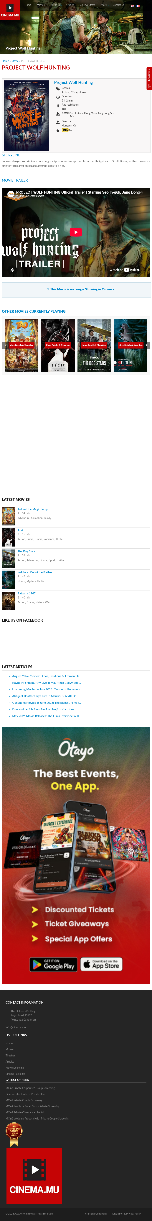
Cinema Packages (15, 1074)
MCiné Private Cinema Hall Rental (25, 1112)
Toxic (21, 530)
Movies (41, 5)
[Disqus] (76, 425)
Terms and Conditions (95, 1214)
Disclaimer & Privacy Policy (126, 1214)
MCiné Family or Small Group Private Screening (32, 1106)
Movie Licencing (15, 1068)
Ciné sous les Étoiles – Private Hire (25, 1094)
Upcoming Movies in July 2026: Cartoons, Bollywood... (47, 689)
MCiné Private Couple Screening (24, 1100)
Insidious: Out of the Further (35, 572)
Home (28, 5)
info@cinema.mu (16, 1027)
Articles (70, 5)
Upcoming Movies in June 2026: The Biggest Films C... (47, 702)
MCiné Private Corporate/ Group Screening (30, 1088)
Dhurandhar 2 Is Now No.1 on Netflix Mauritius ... (44, 709)
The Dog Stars (26, 551)
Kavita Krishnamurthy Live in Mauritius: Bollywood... (46, 682)
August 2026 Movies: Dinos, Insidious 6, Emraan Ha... (47, 676)
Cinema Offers (87, 5)
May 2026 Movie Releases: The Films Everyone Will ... (47, 716)
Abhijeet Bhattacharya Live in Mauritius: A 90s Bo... (45, 696)
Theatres (55, 5)
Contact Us (118, 5)
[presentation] (5, 345)
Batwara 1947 (27, 593)
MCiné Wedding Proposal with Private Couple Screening (37, 1118)
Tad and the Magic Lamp (32, 509)
